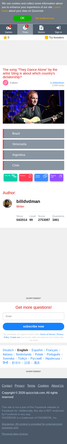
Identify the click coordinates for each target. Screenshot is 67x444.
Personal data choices (15, 434)
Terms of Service (47, 334)
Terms (31, 385)
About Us (57, 385)
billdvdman (58, 83)
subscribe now (33, 326)
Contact (7, 385)
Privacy (20, 385)
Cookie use (15, 337)
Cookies (43, 385)
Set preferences (44, 18)
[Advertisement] (33, 264)
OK (22, 18)
